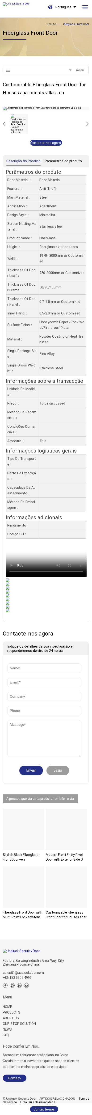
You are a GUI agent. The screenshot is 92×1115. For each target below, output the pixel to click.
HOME (7, 1007)
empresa (15, 689)
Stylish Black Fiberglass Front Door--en (20, 857)
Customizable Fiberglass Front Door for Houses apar (66, 914)
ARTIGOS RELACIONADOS (57, 1098)
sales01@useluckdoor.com (23, 973)
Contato (14, 1078)
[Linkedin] (19, 985)
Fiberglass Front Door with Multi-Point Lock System (22, 914)
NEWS (7, 1029)
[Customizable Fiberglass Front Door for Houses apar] (66, 887)
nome (13, 661)
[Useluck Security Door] (16, 3)
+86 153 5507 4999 (17, 978)
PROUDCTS (11, 1012)
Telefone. (16, 704)
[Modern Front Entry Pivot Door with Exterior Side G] (66, 829)
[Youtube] (26, 985)
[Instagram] (12, 985)
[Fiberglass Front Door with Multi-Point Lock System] (23, 887)
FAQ (6, 1035)
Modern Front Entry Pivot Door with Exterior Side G (64, 857)
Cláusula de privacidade (39, 1102)
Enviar (31, 770)
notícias (15, 722)
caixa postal (18, 675)
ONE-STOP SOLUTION (19, 1024)
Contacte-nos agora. (46, 143)
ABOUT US (11, 1018)
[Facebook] (5, 985)
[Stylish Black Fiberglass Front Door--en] (23, 829)
